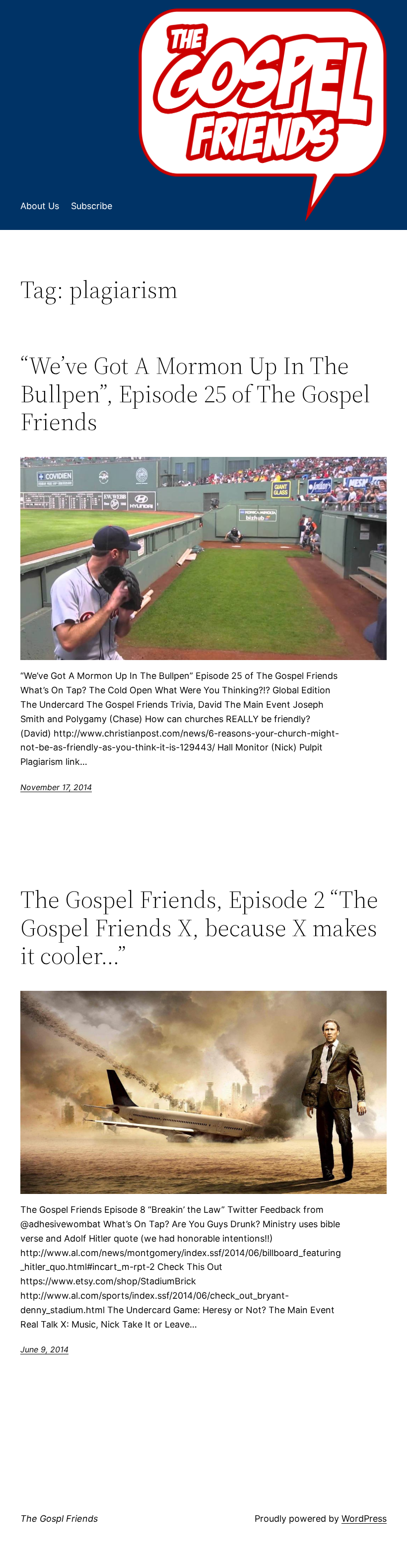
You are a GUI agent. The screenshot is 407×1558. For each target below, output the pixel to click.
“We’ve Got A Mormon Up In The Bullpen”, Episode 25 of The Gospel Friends (195, 394)
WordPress (364, 1518)
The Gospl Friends (59, 1518)
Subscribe (91, 206)
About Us (39, 206)
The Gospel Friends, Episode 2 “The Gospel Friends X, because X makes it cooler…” (199, 928)
